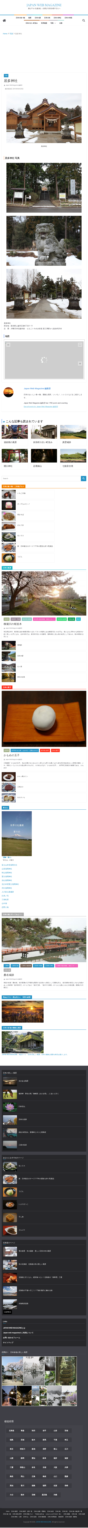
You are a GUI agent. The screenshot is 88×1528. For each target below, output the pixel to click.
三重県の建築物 (26, 966)
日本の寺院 (68, 18)
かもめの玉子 (12, 755)
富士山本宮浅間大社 (9, 865)
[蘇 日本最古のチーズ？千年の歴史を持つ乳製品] (9, 547)
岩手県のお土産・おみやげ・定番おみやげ (24, 750)
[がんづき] (9, 526)
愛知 (33, 1458)
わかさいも (21, 797)
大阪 (55, 1467)
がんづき (20, 525)
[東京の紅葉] (9, 677)
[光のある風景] (10, 1081)
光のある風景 (23, 1081)
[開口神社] (15, 450)
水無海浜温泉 (23, 1303)
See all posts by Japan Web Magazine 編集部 (41, 407)
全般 (60, 23)
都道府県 (61, 1517)
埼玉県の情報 (27, 619)
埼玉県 (7, 619)
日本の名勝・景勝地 (40, 1511)
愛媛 (66, 1476)
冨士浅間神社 (7, 876)
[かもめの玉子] (44, 719)
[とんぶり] (10, 1230)
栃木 (33, 1440)
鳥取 (11, 1476)
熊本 (22, 1495)
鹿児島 (44, 1495)
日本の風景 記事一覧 (25, 1511)
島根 (44, 1476)
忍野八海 (5, 907)
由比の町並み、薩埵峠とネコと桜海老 (32, 1132)
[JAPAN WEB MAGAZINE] (4, 20)
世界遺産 (44, 23)
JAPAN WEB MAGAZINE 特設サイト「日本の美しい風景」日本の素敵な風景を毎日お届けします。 (35, 1054)
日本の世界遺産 (52, 1517)
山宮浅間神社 (7, 869)
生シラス (20, 536)
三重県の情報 (38, 966)
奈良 (33, 1467)
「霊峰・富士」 (7, 857)
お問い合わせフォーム (11, 1338)
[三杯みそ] (9, 787)
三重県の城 (14, 966)
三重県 (7, 966)
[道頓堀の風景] (15, 426)
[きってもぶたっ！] (9, 505)
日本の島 (58, 1511)
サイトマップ (8, 1343)
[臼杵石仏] (10, 1107)
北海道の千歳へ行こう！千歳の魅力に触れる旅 (35, 1290)
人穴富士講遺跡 (8, 892)
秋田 (33, 1431)
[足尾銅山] (44, 450)
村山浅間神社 (7, 873)
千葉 (55, 1440)
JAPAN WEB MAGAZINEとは (14, 1328)
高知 (11, 1486)
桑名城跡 (9, 974)
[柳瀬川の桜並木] (44, 593)
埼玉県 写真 (15, 619)
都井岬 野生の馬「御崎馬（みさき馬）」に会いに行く (39, 1094)
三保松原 (5, 900)
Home (7, 1511)
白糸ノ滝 (5, 896)
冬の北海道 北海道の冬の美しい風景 (32, 1264)
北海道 (11, 1431)
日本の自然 (50, 1511)
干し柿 (21, 1217)
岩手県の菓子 (45, 750)
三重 (11, 1467)
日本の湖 (64, 1511)
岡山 (22, 1476)
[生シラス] (9, 537)
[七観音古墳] (73, 450)
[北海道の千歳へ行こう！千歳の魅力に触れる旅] (10, 1291)
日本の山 (25, 1517)
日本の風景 (14, 1511)
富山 (55, 1449)
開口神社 (8, 466)
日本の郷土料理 (17, 1514)
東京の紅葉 (21, 677)
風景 (29, 18)
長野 (44, 1449)
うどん (19, 557)
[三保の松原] (10, 1145)
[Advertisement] (44, 51)
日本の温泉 (82, 1514)
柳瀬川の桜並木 (13, 624)
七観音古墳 (67, 466)
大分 (11, 1495)
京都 (44, 1467)
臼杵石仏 (22, 1106)
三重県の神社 (49, 966)
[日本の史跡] (10, 1120)
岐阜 (44, 1458)
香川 (22, 1486)
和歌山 (22, 1467)
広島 (33, 1476)
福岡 (44, 1486)
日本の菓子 (55, 750)
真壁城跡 (66, 442)
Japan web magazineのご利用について (18, 1333)
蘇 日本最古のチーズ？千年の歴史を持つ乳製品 (35, 546)
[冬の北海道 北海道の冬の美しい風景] (10, 1265)
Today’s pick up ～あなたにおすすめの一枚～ (48, 1514)
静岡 (22, 1458)
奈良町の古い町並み (42, 442)
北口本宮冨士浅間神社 (10, 884)
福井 (55, 1458)
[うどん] (9, 558)
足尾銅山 (37, 466)
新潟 (33, 1449)
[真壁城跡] (73, 426)
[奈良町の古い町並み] (44, 426)
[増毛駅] (9, 645)
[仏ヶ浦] (9, 667)
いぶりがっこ (23, 1204)
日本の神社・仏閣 (16, 1517)
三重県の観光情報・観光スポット (66, 966)
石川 (66, 1449)
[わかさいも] (9, 797)
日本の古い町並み (32, 23)
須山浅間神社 (7, 880)
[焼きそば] (9, 516)
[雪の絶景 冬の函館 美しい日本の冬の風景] (10, 1251)
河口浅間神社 (7, 888)
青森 (22, 1431)
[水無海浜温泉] (10, 1304)
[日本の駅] (9, 656)
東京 (11, 1449)
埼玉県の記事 (62, 619)
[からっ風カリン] (9, 776)
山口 (55, 1476)
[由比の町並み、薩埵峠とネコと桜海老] (10, 1132)
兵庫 (66, 1467)
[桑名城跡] (44, 940)
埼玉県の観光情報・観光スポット (44, 619)
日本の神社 (57, 18)
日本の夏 (38, 18)
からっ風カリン (22, 776)
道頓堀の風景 (10, 442)
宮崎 (33, 1495)
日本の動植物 (42, 1517)
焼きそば (20, 515)
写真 (52, 23)
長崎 (66, 1486)
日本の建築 (67, 1514)
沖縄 (55, 1495)
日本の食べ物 (20, 18)
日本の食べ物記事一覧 (75, 1511)
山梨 (11, 1458)
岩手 (44, 1431)
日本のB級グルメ (28, 1514)
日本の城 (7, 970)
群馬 (44, 1440)
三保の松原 (23, 1145)
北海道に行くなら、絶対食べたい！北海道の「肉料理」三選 (40, 1277)
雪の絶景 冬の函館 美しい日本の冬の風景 (35, 1251)
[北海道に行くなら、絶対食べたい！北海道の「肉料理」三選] (10, 1278)
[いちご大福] (9, 494)
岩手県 (7, 750)
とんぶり (22, 1230)
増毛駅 (19, 645)
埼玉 (66, 1440)
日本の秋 (47, 18)
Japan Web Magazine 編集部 (14, 85)
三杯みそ (20, 787)
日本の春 (71, 619)
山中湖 (4, 903)
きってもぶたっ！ (23, 504)
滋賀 (66, 1458)
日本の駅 (20, 656)
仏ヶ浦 (19, 666)
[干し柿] (10, 1217)
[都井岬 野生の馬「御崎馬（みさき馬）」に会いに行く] (10, 1094)
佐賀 (55, 1486)
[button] (55, 23)
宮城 (66, 1431)
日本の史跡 (23, 1119)
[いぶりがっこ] (10, 1204)
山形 (55, 1431)
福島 (11, 1440)
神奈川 (22, 1449)
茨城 (22, 1440)
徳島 (33, 1486)
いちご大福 (21, 493)
